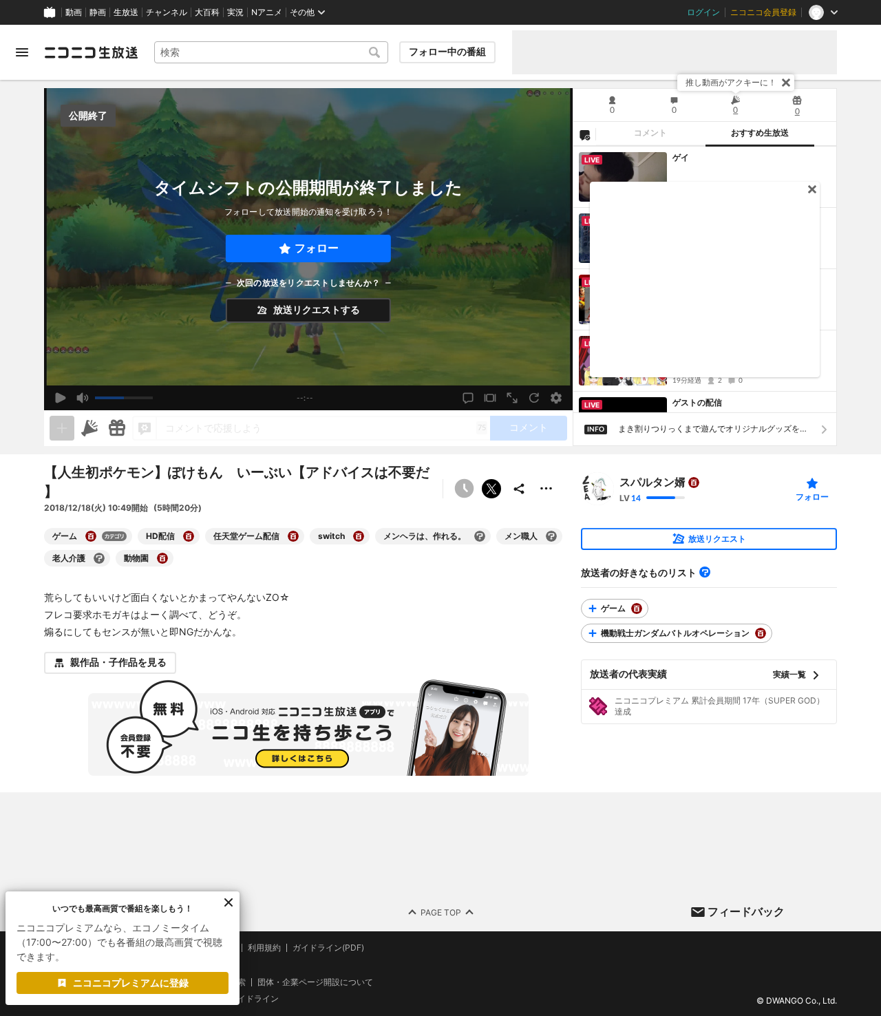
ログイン (703, 12)
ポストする (491, 488)
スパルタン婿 (652, 482)
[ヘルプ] (704, 572)
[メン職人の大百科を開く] (551, 536)
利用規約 (264, 948)
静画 (97, 12)
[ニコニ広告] (89, 428)
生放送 (126, 12)
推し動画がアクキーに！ (731, 82)
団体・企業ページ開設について (315, 981)
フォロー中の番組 (447, 51)
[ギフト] (117, 428)
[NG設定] (584, 134)
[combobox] (271, 52)
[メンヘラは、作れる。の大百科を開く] (479, 536)
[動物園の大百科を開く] (162, 558)
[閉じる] (786, 82)
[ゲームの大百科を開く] (90, 536)
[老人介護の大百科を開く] (99, 558)
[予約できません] (464, 488)
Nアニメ (266, 12)
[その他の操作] (546, 488)
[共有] (519, 488)
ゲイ (680, 157)
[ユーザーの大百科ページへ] (693, 482)
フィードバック (746, 911)
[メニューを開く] (22, 52)
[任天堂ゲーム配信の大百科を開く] (293, 536)
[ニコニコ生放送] (91, 52)
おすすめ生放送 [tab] (760, 133)
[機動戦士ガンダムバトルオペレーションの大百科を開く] (760, 633)
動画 (73, 12)
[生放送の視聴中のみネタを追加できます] (62, 428)
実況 (235, 12)
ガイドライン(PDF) (328, 948)
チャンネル (166, 12)
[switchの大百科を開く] (358, 536)
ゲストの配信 (697, 402)
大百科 (207, 12)
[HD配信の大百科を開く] (188, 536)
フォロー (317, 248)
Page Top (441, 912)
